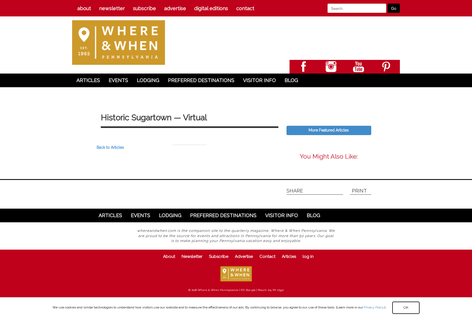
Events (118, 80)
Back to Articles (110, 147)
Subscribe (144, 8)
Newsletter (112, 8)
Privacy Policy (374, 307)
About (84, 8)
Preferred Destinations (201, 80)
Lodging (148, 80)
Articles (88, 80)
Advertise (175, 8)
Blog (291, 80)
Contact (245, 8)
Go (393, 8)
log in (308, 256)
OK (405, 307)
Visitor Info (259, 80)
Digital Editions (211, 8)
